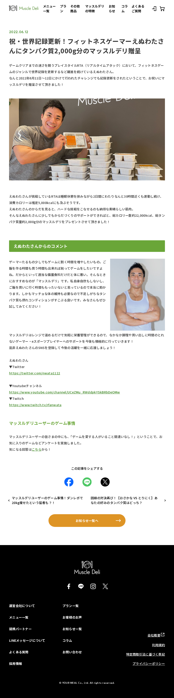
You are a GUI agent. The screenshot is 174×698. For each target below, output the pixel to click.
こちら (36, 449)
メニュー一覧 (19, 617)
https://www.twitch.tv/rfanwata (35, 405)
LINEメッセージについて (27, 640)
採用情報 (15, 663)
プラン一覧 (71, 605)
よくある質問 (19, 652)
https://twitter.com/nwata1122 (34, 373)
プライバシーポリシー (149, 663)
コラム (67, 640)
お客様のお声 (72, 617)
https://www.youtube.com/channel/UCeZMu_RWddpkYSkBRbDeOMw (64, 392)
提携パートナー (20, 629)
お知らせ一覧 (72, 629)
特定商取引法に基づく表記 (145, 654)
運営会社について (22, 605)
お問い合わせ (72, 652)
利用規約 (158, 645)
